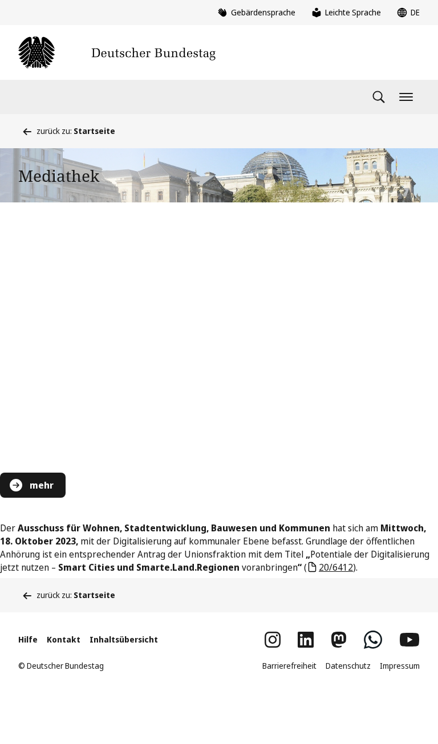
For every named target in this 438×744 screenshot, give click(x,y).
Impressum (400, 665)
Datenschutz (348, 665)
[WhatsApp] (373, 640)
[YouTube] (409, 640)
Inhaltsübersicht (124, 639)
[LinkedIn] (306, 640)
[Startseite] (117, 52)
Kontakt (63, 639)
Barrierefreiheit (289, 665)
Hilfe (28, 639)
